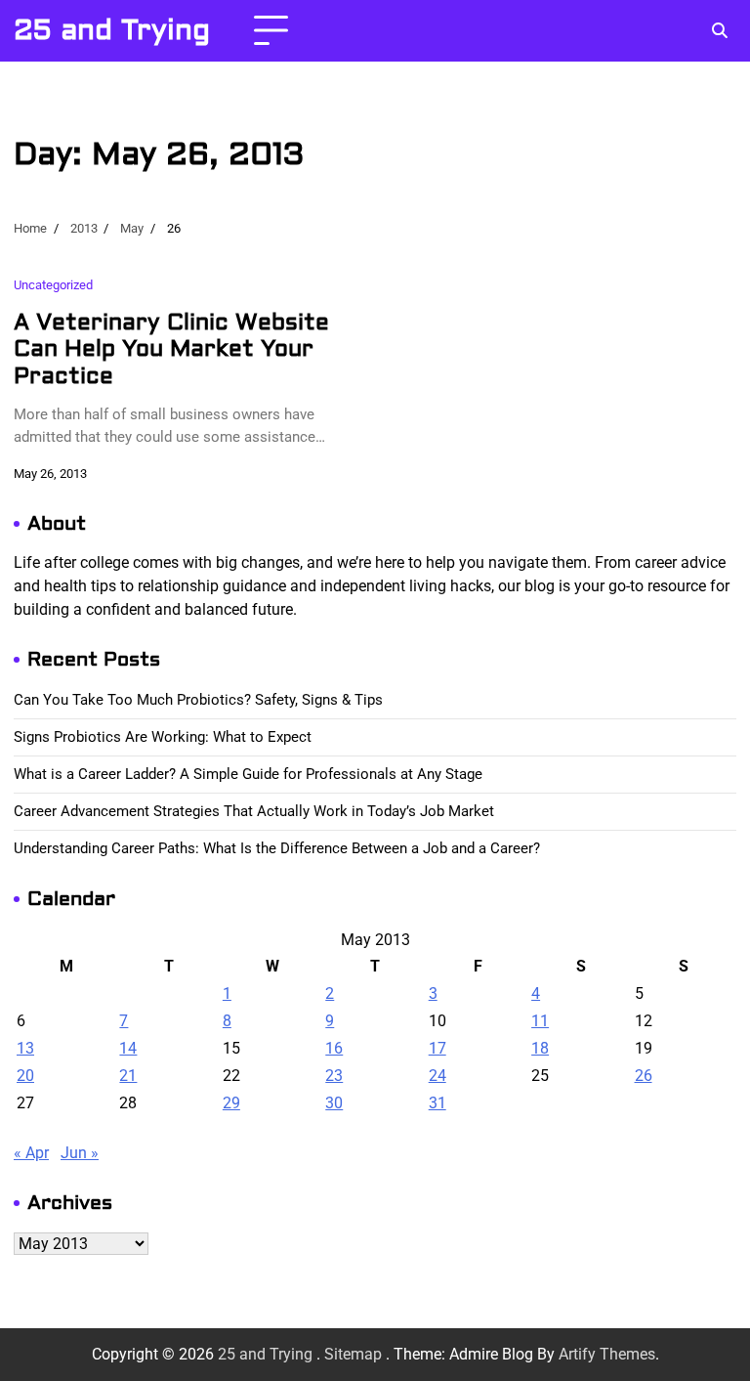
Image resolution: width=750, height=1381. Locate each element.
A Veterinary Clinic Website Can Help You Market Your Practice (171, 349)
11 (540, 1021)
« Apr (31, 1153)
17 (437, 1048)
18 (540, 1048)
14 (128, 1048)
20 (25, 1075)
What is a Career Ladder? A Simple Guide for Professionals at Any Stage (248, 774)
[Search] (718, 31)
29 (231, 1103)
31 (437, 1103)
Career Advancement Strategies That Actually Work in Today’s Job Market (254, 811)
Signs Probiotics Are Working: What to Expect (163, 737)
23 (334, 1075)
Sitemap (353, 1354)
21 (128, 1075)
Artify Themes (607, 1354)
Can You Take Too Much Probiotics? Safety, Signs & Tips (198, 700)
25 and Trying (112, 30)
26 (643, 1075)
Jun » (80, 1153)
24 (437, 1075)
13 (25, 1048)
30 (334, 1103)
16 (334, 1048)
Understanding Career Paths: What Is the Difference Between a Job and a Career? (277, 848)
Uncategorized (53, 284)
